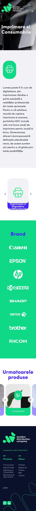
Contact (21, 475)
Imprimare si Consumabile (8, 471)
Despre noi (22, 467)
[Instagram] (5, 503)
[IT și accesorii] (18, 396)
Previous (5, 194)
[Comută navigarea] (4, 463)
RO (30, 5)
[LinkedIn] (9, 503)
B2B (19, 473)
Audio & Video (8, 467)
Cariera (21, 470)
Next (31, 194)
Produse (21, 465)
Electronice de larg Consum (8, 476)
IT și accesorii (8, 465)
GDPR (5, 488)
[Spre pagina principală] (16, 437)
